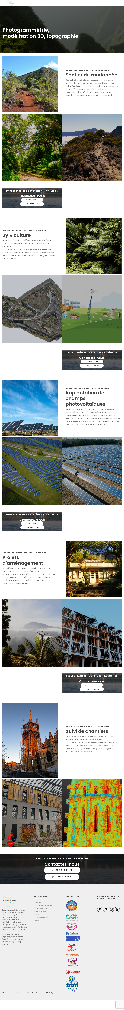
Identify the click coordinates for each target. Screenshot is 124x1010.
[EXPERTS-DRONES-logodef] (72, 926)
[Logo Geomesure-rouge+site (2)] (73, 972)
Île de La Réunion (40, 911)
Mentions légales (8, 993)
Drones (36, 915)
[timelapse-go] (71, 990)
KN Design (50, 993)
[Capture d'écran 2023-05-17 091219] (73, 938)
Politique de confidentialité (25, 993)
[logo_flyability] (72, 947)
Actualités (37, 902)
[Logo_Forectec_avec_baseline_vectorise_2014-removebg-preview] (73, 954)
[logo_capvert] (72, 917)
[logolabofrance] (72, 981)
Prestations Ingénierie (41, 908)
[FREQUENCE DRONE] (73, 963)
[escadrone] (72, 933)
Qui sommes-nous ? (41, 918)
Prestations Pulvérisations (43, 905)
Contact (36, 921)
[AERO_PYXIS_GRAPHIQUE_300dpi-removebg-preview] (72, 906)
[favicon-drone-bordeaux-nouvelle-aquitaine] (9, 901)
